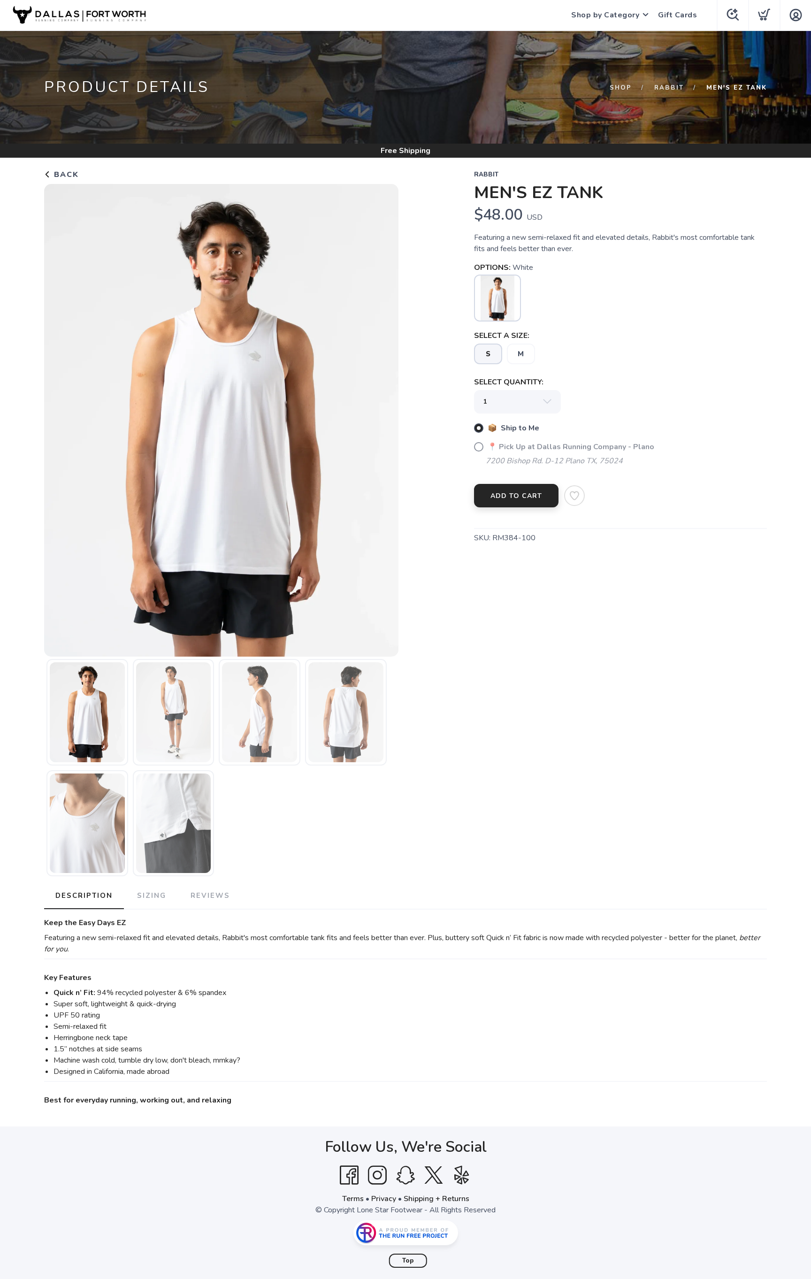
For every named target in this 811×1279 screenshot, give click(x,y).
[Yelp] (462, 1175)
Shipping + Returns (436, 1199)
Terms (353, 1199)
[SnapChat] (405, 1175)
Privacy (383, 1199)
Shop (621, 88)
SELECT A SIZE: (501, 335)
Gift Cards (677, 15)
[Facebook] (349, 1175)
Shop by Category (605, 15)
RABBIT (669, 88)
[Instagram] (377, 1175)
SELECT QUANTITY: (508, 382)
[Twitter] (434, 1175)
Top (408, 1260)
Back (65, 174)
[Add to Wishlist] (574, 495)
